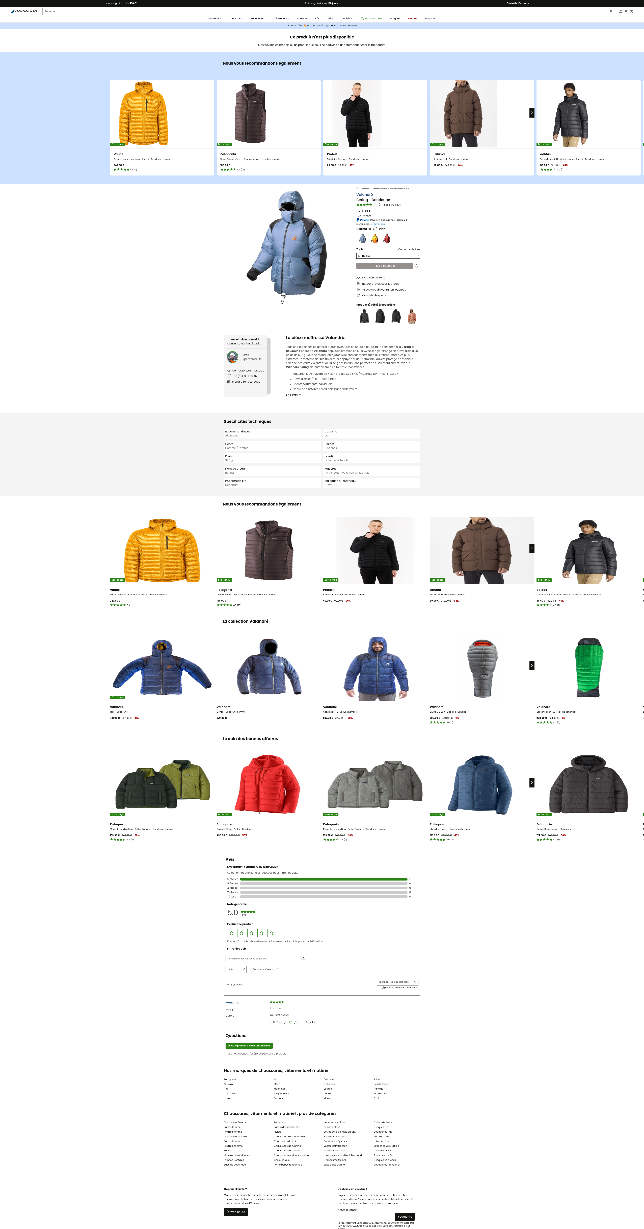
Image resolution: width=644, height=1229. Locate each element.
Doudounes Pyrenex (335, 1141)
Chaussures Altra (383, 1151)
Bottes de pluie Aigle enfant (340, 1132)
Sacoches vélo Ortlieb (386, 1146)
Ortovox (228, 1084)
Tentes (228, 1151)
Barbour (278, 1098)
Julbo (377, 1079)
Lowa (227, 1098)
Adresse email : (348, 1210)
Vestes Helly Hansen (335, 1146)
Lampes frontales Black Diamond (343, 1155)
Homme (365, 189)
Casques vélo (282, 1160)
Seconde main (373, 18)
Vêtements (214, 18)
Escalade (302, 18)
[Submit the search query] (611, 12)
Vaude (327, 1093)
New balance (381, 1084)
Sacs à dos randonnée (287, 1127)
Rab (226, 1089)
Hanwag (378, 1089)
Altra (276, 1079)
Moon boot (280, 1089)
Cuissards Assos (383, 1122)
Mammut (329, 1098)
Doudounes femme (235, 1122)
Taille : (360, 249)
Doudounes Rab (383, 1132)
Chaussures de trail (285, 1141)
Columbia (329, 1084)
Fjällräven (329, 1079)
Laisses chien (381, 1141)
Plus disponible (384, 266)
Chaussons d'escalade (287, 1151)
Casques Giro (381, 1127)
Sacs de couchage (235, 1165)
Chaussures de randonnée (289, 1136)
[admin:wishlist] (416, 266)
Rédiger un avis (392, 205)
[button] (290, 247)
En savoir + (293, 394)
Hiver (331, 18)
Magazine (430, 18)
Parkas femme (232, 1127)
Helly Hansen (281, 1093)
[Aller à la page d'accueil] (359, 188)
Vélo (317, 18)
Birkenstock (380, 1093)
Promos (412, 18)
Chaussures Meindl (335, 1160)
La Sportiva (230, 1093)
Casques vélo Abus (385, 1160)
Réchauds (280, 1122)
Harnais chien (382, 1136)
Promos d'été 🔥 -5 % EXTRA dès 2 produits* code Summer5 (322, 26)
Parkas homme (232, 1141)
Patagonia (230, 1079)
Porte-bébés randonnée (288, 1165)
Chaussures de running (287, 1146)
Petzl (376, 1098)
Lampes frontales (234, 1160)
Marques (395, 18)
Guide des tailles (409, 249)
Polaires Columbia (334, 1151)
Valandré (364, 194)
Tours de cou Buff (384, 1155)
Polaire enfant (332, 1127)
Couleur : (370, 229)
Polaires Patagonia (334, 1136)
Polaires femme (233, 1132)
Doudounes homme (399, 189)
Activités (347, 18)
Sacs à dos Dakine (334, 1165)
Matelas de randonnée (237, 1155)
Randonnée (257, 18)
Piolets (277, 1132)
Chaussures (236, 18)
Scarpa (328, 1089)
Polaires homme (233, 1146)
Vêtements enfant (334, 1122)
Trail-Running (280, 18)
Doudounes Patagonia (386, 1165)
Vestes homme (380, 189)
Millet (277, 1084)
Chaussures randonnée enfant (292, 1155)
